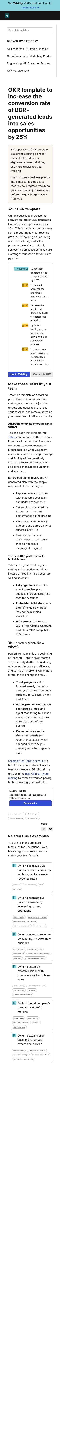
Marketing (35, 56)
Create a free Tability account (26, 760)
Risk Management (18, 70)
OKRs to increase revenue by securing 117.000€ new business (34, 939)
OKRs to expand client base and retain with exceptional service (32, 1040)
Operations (14, 56)
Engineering (14, 63)
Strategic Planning (37, 48)
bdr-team (16, 885)
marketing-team (40, 926)
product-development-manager (24, 921)
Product (48, 56)
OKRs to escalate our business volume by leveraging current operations (31, 904)
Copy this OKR (42, 374)
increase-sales (18, 1018)
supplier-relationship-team (22, 994)
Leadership (18, 48)
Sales (25, 56)
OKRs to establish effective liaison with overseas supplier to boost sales (34, 973)
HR (25, 63)
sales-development (16, 818)
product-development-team (35, 958)
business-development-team (23, 1059)
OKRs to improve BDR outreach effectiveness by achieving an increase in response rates (34, 872)
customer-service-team (21, 926)
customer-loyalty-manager (37, 917)
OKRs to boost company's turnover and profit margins (34, 1007)
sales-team (17, 958)
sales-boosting (18, 986)
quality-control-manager (36, 1050)
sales (41, 885)
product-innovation (35, 949)
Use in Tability (18, 374)
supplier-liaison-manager (36, 986)
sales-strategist (18, 990)
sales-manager (18, 954)
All (8, 48)
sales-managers (32, 814)
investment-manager (20, 1055)
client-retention (18, 917)
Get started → (30, 803)
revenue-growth (19, 949)
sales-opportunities (16, 814)
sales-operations (32, 818)
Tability (12, 437)
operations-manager (20, 1022)
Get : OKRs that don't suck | (30, 5)
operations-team (19, 1027)
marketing (17, 889)
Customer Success (39, 63)
